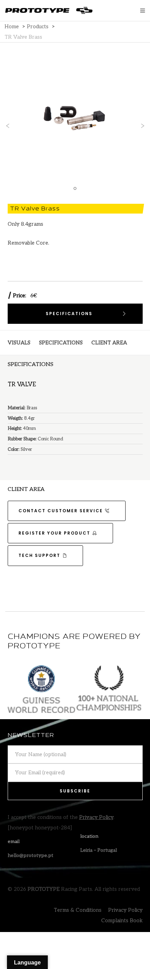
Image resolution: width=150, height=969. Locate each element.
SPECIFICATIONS (61, 343)
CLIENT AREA (109, 343)
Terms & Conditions (78, 910)
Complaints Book (122, 920)
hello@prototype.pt (30, 855)
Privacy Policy (96, 817)
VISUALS (19, 343)
